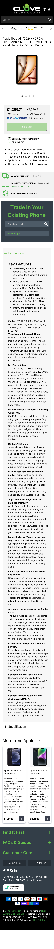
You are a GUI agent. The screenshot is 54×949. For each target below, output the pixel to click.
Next (51, 28)
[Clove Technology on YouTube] (7, 871)
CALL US (16, 863)
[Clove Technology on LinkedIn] (15, 871)
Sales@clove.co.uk (20, 186)
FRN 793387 (39, 920)
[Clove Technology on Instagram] (11, 871)
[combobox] (24, 19)
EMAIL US (41, 863)
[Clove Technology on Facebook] (19, 871)
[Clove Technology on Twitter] (4, 871)
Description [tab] (16, 253)
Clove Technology (13, 911)
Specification (17, 726)
